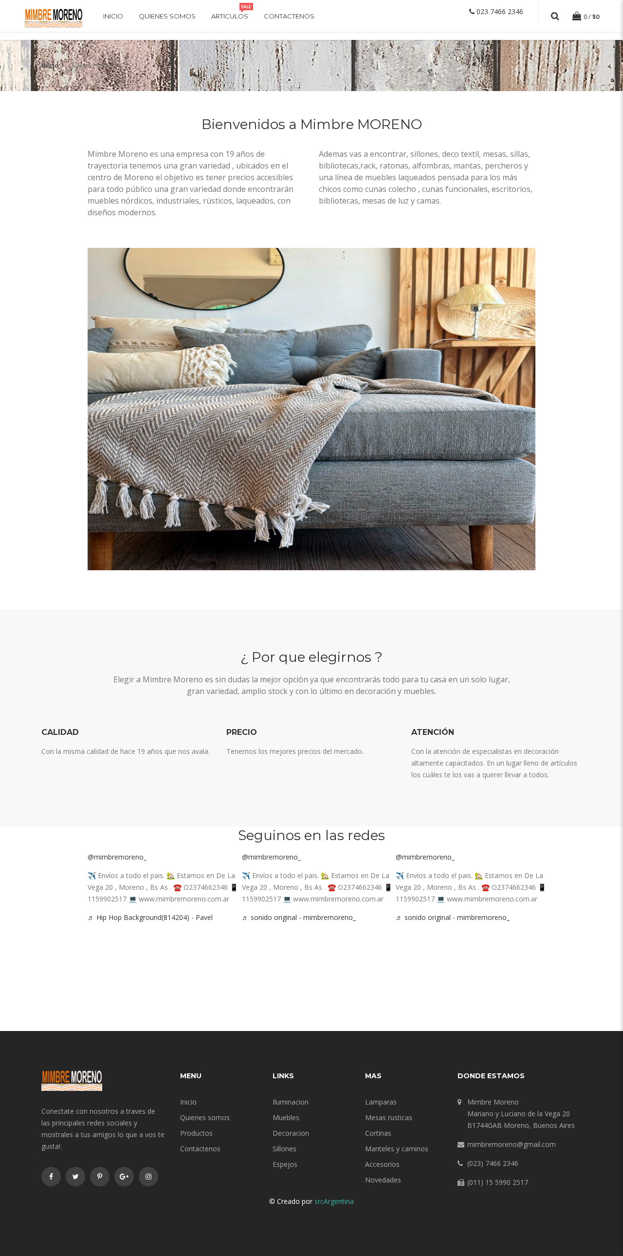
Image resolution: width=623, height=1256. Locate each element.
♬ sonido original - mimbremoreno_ (299, 917)
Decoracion (291, 1133)
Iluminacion (291, 1101)
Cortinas (378, 1133)
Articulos (229, 16)
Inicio (113, 16)
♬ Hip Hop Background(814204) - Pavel (150, 917)
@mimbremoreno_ (117, 857)
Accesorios (382, 1164)
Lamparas (381, 1101)
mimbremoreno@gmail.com (511, 1144)
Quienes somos (167, 16)
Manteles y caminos (396, 1148)
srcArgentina (334, 1201)
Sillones (284, 1148)
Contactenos (289, 16)
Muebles (286, 1117)
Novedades (383, 1179)
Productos (196, 1133)
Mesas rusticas (388, 1117)
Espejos (285, 1164)
